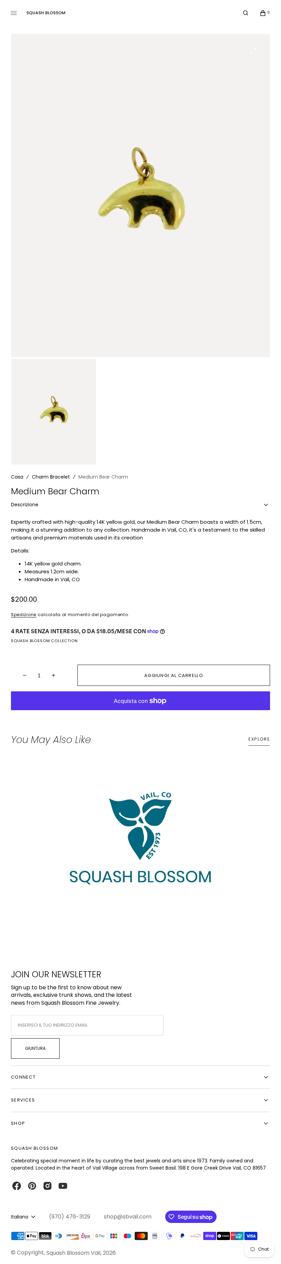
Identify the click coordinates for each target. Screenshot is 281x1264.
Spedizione (23, 614)
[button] (245, 13)
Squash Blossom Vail (73, 1253)
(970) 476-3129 (69, 1217)
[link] (140, 844)
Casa (17, 476)
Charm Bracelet (51, 476)
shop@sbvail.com (127, 1217)
